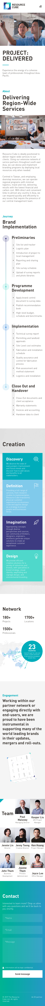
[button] (40, 6)
